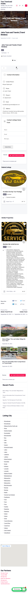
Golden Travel (23, 312)
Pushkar (6, 506)
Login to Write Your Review (17, 155)
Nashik (8, 251)
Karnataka (6, 461)
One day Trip (4, 576)
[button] (3, 179)
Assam (4, 56)
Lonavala (6, 468)
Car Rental (3, 52)
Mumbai (6, 487)
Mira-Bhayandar (8, 485)
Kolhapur (6, 466)
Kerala (8, 197)
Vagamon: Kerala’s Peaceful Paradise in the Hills (14, 403)
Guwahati (9, 56)
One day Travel (4, 573)
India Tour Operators (5, 578)
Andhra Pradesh (8, 430)
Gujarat (6, 445)
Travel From (7, 525)
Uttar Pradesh (7, 530)
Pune (5, 499)
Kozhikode (13, 197)
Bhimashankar (7, 435)
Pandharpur (7, 497)
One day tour (4, 580)
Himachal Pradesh (8, 447)
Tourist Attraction (8, 521)
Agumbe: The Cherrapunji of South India (12, 400)
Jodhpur (6, 456)
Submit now (8, 147)
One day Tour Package (9, 494)
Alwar (5, 428)
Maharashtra (17, 250)
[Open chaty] (24, 589)
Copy (23, 304)
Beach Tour (9, 201)
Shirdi (12, 251)
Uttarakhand (7, 532)
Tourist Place (7, 523)
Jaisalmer (6, 454)
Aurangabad (7, 433)
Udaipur (6, 528)
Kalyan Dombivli (8, 459)
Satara (5, 513)
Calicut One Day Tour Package (12, 191)
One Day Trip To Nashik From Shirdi (13, 244)
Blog (5, 438)
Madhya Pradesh (8, 473)
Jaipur (5, 449)
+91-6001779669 (7, 91)
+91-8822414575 (7, 98)
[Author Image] (23, 188)
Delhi (5, 440)
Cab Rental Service (5, 583)
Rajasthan (6, 509)
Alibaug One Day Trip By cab (10, 426)
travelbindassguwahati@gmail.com (11, 104)
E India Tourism (4, 582)
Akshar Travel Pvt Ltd (6, 312)
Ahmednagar (10, 250)
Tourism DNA (4, 575)
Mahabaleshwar (8, 475)
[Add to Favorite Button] (24, 171)
